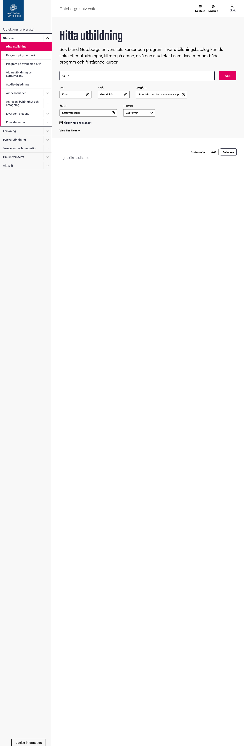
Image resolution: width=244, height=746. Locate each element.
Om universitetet (13, 157)
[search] (137, 75)
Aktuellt (8, 165)
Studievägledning (17, 84)
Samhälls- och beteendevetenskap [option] (158, 94)
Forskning (9, 131)
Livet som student (17, 113)
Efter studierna (15, 122)
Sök (227, 75)
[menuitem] (200, 9)
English (213, 11)
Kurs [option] (65, 94)
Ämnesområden (16, 93)
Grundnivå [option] (106, 94)
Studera (8, 38)
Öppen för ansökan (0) (78, 122)
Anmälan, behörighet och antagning (22, 103)
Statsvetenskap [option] (71, 112)
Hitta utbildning (16, 46)
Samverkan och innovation (20, 148)
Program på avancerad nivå (23, 64)
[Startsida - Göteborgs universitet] (26, 12)
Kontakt (200, 11)
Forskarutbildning (14, 139)
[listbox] (75, 94)
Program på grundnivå (20, 55)
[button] (232, 8)
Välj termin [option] (132, 112)
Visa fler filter (68, 130)
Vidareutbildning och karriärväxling (19, 73)
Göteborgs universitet (18, 29)
